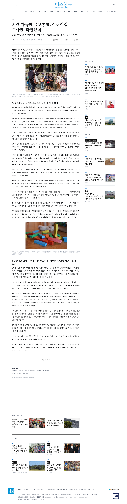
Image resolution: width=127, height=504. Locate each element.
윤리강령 (26, 489)
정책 (58, 11)
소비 (69, 11)
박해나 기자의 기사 (17, 415)
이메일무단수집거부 (62, 489)
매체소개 (20, 489)
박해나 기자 (15, 40)
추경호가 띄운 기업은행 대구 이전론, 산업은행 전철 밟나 (94, 104)
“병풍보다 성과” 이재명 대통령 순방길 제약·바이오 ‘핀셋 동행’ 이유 (94, 69)
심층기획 (32, 11)
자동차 (75, 11)
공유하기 (47, 359)
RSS (89, 489)
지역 (94, 11)
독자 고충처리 (40, 489)
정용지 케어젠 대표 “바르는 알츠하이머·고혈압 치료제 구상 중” (94, 177)
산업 (39, 11)
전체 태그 (95, 489)
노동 (63, 11)
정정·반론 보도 (82, 489)
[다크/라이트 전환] (12, 5)
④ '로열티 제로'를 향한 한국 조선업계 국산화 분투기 (94, 144)
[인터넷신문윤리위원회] (114, 489)
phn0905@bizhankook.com (20, 373)
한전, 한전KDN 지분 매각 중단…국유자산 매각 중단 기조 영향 (93, 121)
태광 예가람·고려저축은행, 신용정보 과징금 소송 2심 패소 (94, 195)
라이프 (100, 11)
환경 (88, 11)
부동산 (51, 11)
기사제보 (33, 489)
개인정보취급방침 (50, 489)
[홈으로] (11, 491)
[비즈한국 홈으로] (63, 5)
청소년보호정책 (73, 489)
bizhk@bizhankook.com (81, 497)
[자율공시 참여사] (116, 496)
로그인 (113, 5)
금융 (45, 11)
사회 (82, 11)
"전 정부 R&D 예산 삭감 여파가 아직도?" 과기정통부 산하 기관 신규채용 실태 (94, 87)
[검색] (15, 4)
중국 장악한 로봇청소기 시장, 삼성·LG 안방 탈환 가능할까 (94, 161)
